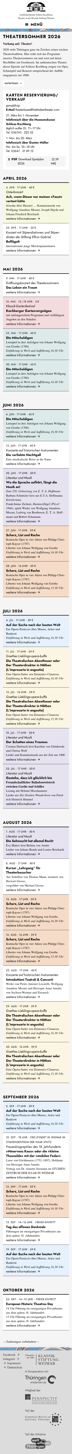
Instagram (9, 1359)
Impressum (14, 1363)
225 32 (28, 132)
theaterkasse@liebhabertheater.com (37, 110)
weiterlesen (11, 83)
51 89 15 (27, 151)
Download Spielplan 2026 (35, 161)
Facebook (9, 1355)
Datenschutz (14, 1367)
